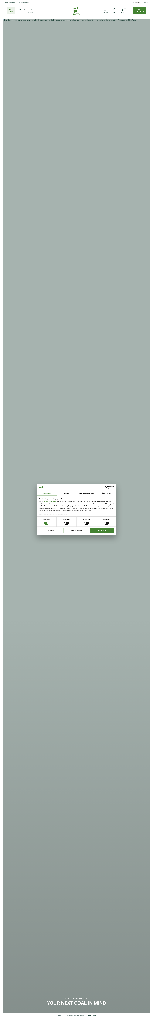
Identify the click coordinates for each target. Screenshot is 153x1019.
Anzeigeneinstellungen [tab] (86, 493)
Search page (138, 2)
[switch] (66, 523)
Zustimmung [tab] (47, 493)
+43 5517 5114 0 (25, 2)
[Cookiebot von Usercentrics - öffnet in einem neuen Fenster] (106, 487)
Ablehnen (51, 530)
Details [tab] (66, 493)
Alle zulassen (102, 530)
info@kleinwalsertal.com (10, 2)
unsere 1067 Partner (50, 501)
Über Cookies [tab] (106, 493)
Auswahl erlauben (76, 530)
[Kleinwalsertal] (76, 11)
